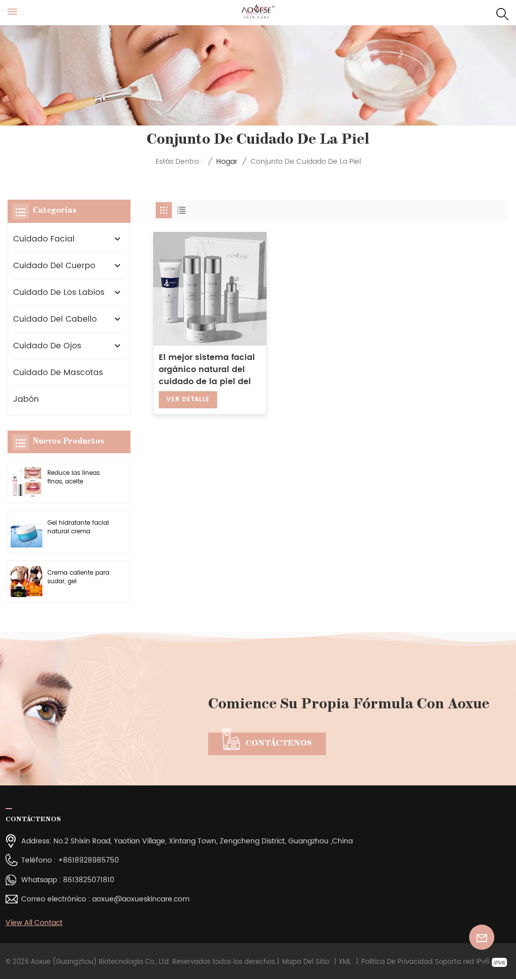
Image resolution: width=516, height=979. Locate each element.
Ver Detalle (188, 399)
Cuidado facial (44, 239)
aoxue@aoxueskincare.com (140, 899)
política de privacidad (397, 962)
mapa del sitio (305, 962)
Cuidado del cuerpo (54, 265)
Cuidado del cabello (55, 319)
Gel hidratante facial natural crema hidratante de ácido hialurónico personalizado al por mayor (78, 527)
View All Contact (34, 923)
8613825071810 (88, 880)
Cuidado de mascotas (58, 372)
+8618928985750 (88, 860)
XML (345, 962)
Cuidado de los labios (58, 292)
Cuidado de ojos (47, 345)
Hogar (226, 161)
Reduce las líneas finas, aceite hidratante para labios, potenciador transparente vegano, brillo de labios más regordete (79, 477)
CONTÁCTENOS (278, 744)
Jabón (26, 399)
